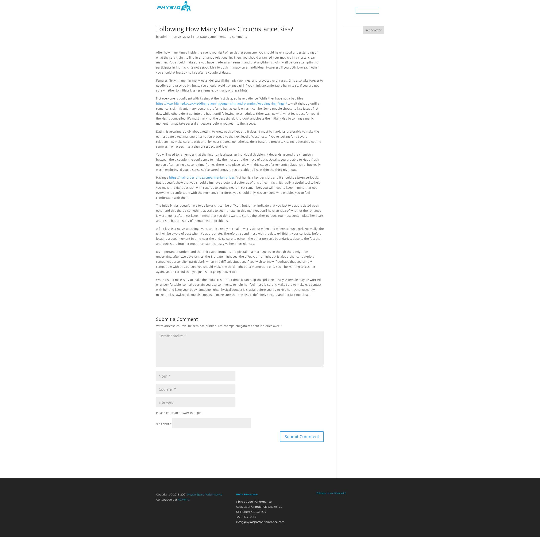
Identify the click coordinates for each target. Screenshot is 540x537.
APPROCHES (283, 10)
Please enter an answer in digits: (179, 413)
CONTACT (343, 10)
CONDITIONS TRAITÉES (314, 10)
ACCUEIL (241, 10)
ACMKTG (184, 499)
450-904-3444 (367, 10)
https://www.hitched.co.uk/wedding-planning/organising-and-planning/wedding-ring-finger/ (221, 103)
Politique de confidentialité (331, 493)
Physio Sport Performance (204, 494)
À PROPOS (260, 10)
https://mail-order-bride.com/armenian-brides (202, 177)
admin (164, 37)
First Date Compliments (209, 37)
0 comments (238, 37)
